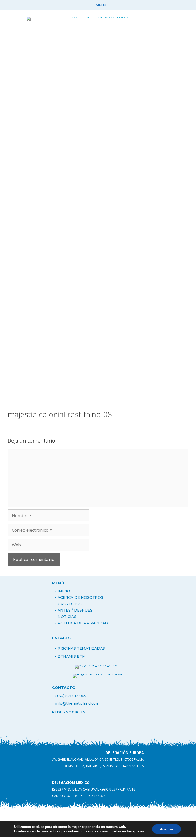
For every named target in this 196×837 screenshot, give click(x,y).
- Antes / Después (73, 610)
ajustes (138, 831)
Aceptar (166, 829)
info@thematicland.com (77, 703)
